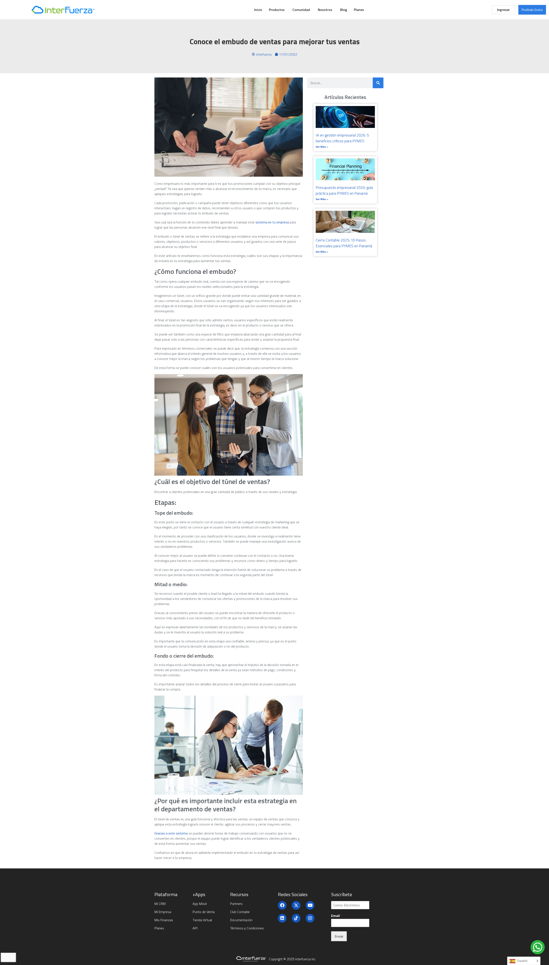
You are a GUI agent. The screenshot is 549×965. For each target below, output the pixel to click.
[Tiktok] (296, 918)
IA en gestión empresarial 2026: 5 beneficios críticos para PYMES (342, 138)
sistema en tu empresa (272, 222)
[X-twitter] (296, 905)
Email (336, 915)
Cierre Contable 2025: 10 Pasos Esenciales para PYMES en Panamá (344, 243)
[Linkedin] (282, 918)
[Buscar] (378, 82)
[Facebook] (282, 905)
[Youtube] (310, 905)
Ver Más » (322, 147)
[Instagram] (310, 918)
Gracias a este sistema (171, 833)
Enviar (339, 936)
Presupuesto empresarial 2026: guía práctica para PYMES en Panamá (344, 190)
